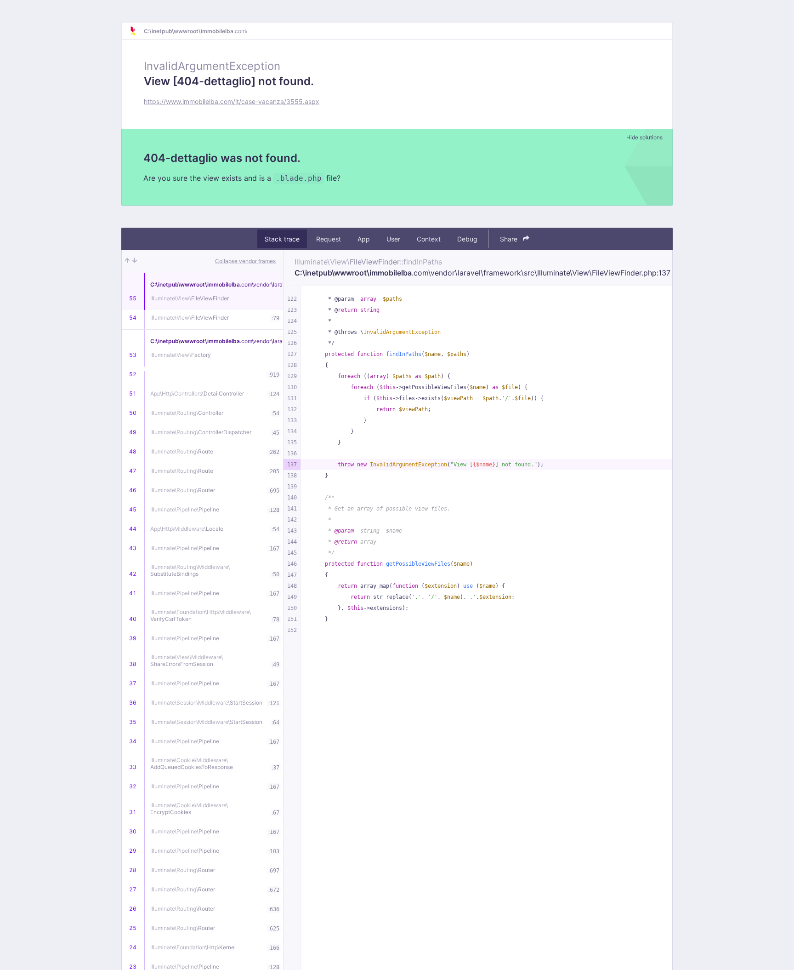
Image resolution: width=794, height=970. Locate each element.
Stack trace (282, 239)
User (393, 239)
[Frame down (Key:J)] (134, 261)
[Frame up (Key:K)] (127, 261)
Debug (467, 239)
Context (429, 239)
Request (328, 239)
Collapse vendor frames (245, 261)
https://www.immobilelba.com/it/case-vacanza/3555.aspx (231, 101)
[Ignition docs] (136, 30)
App (363, 239)
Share (509, 239)
